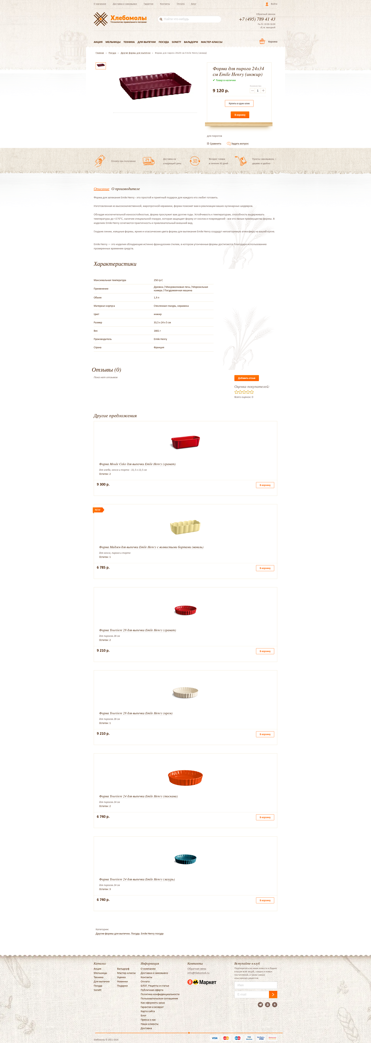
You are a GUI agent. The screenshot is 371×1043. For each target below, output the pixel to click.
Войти (274, 3)
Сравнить (215, 143)
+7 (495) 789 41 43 (257, 18)
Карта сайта (148, 1011)
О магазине (100, 3)
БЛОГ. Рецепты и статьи (155, 985)
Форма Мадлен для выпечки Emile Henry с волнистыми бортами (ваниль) (151, 547)
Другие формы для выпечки (113, 933)
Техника (129, 42)
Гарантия (148, 3)
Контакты (165, 3)
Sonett (176, 42)
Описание (101, 188)
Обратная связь (196, 968)
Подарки (122, 985)
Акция (98, 42)
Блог (193, 3)
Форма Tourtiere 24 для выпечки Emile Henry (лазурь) (137, 879)
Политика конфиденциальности (160, 994)
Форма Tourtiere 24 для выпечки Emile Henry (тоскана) (138, 796)
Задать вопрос (240, 143)
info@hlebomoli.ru (198, 973)
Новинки (122, 981)
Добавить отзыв (246, 378)
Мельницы (113, 42)
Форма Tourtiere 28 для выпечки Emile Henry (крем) (136, 713)
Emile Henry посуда (152, 933)
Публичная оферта (152, 990)
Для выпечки (147, 42)
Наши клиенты (149, 1024)
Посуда (164, 42)
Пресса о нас (148, 1019)
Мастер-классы (211, 42)
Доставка (146, 1028)
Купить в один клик (239, 103)
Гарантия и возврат (152, 1007)
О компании (148, 968)
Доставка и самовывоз (125, 3)
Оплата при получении (123, 161)
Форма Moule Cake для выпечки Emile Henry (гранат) (137, 464)
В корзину (240, 114)
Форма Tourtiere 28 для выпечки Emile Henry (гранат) (137, 630)
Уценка (121, 977)
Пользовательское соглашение (159, 998)
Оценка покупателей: (252, 386)
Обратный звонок (265, 14)
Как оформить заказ (153, 1002)
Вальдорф (191, 42)
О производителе (125, 188)
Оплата (181, 3)
